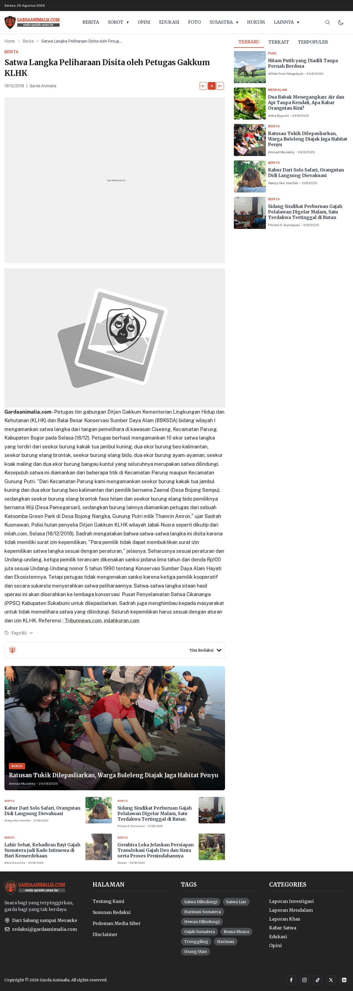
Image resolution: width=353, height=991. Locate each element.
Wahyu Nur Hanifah (283, 183)
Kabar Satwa (282, 928)
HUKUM (256, 22)
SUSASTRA (224, 22)
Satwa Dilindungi (200, 901)
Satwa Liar (236, 901)
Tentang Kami (108, 901)
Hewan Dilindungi (202, 921)
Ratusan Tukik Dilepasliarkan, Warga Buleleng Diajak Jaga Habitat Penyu (307, 139)
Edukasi (278, 936)
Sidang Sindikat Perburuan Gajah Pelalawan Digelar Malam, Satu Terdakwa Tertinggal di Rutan (305, 212)
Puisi (272, 53)
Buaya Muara (236, 931)
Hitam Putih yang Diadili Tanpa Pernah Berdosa (303, 63)
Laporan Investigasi (291, 901)
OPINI (144, 22)
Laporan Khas (284, 919)
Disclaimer (105, 934)
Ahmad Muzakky (281, 152)
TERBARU (249, 41)
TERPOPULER (313, 42)
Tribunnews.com (82, 620)
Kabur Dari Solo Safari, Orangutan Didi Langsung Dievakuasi (306, 172)
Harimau (225, 941)
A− (203, 86)
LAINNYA (286, 22)
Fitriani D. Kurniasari (284, 225)
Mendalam (277, 90)
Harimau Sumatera (202, 911)
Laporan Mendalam (291, 910)
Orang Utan (195, 951)
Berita (28, 41)
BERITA (90, 22)
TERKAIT (278, 42)
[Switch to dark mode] (340, 22)
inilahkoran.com (122, 620)
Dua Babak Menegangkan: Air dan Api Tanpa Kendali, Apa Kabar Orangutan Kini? (306, 102)
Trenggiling (196, 941)
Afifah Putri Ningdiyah (285, 74)
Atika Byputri (278, 116)
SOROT (118, 22)
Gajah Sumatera (199, 931)
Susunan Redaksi (112, 912)
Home (9, 41)
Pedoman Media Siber (117, 923)
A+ (220, 86)
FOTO (194, 22)
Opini (275, 945)
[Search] (327, 22)
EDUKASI (169, 22)
